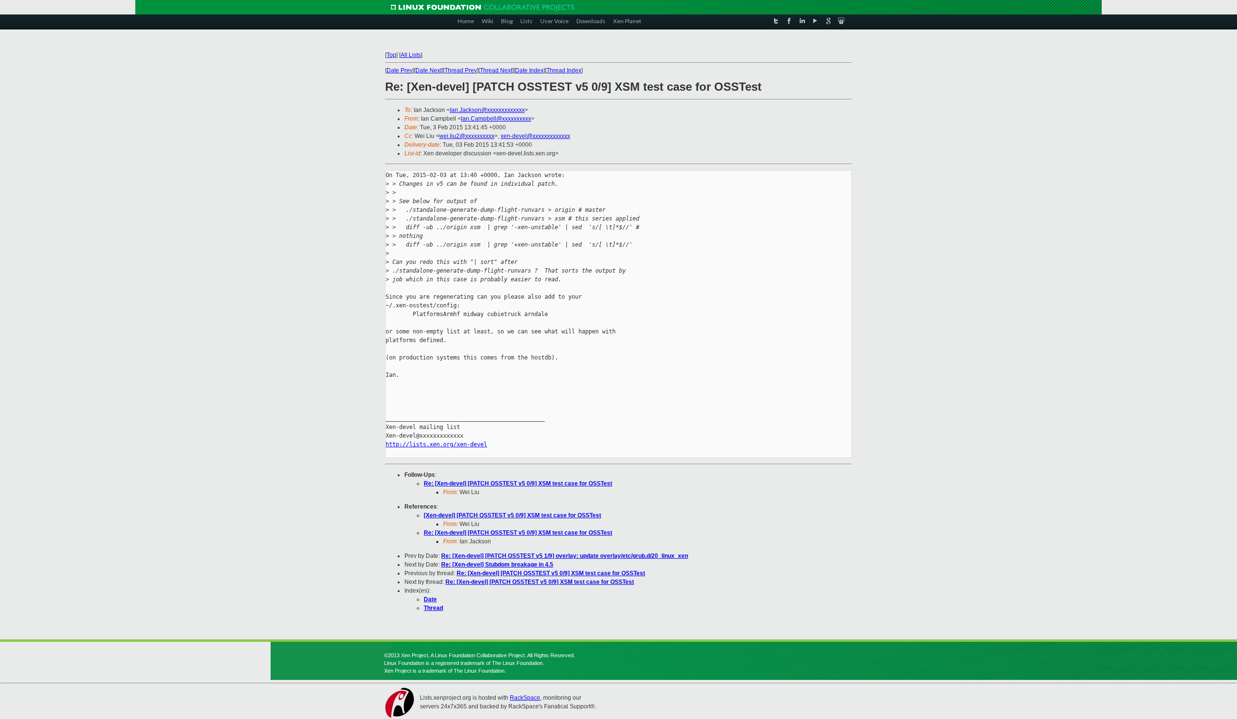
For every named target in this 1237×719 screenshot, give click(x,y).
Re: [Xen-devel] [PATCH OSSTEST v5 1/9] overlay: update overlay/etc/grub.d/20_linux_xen (564, 556)
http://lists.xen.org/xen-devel (436, 444)
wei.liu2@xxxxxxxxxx (466, 136)
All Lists (411, 55)
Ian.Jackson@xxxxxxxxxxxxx (487, 110)
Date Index (529, 70)
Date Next (429, 70)
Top (391, 55)
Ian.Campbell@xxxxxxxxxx (496, 118)
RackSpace (525, 697)
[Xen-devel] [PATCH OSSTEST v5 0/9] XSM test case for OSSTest (512, 515)
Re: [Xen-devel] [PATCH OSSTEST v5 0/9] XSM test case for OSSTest (518, 483)
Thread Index (564, 70)
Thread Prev (461, 70)
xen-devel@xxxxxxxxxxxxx (535, 136)
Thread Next (496, 70)
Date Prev (400, 70)
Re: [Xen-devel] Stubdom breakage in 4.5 (497, 564)
